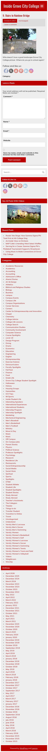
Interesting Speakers (14, 402)
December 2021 (12, 608)
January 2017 (11, 704)
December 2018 (12, 661)
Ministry (9, 428)
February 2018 (12, 677)
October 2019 (11, 645)
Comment (8, 96)
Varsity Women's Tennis (16, 548)
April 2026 (10, 573)
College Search (12, 324)
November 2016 (12, 709)
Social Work (11, 471)
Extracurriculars (12, 364)
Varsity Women (12, 532)
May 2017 (10, 693)
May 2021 (10, 616)
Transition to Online (14, 514)
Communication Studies (15, 327)
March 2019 (11, 656)
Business (9, 292)
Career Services (12, 306)
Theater (9, 506)
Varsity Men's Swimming (16, 530)
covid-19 (9, 338)
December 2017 (12, 682)
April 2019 (10, 653)
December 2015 (12, 736)
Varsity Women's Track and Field (19, 551)
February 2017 (12, 701)
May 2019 (10, 650)
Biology (9, 290)
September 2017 (13, 690)
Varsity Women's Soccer (16, 543)
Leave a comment (10, 24)
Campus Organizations (15, 303)
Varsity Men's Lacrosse (15, 524)
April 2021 (10, 619)
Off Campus (11, 439)
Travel (8, 516)
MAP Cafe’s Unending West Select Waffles (23, 243)
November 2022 (12, 592)
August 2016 (11, 717)
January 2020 (11, 637)
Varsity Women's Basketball (17, 535)
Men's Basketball (13, 423)
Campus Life (11, 300)
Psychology (10, 455)
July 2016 (10, 720)
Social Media (11, 468)
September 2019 (13, 648)
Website (6, 140)
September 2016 (13, 714)
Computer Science (13, 332)
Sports (8, 476)
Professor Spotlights (14, 452)
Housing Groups (12, 388)
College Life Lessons (14, 322)
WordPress (24, 748)
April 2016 (10, 728)
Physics (9, 447)
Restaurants (11, 463)
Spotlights (10, 479)
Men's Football (12, 426)
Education (10, 351)
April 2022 (10, 597)
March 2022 (11, 600)
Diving (8, 343)
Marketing (10, 415)
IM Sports (10, 396)
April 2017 (10, 696)
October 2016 (11, 712)
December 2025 (12, 576)
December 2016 (12, 706)
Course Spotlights (13, 335)
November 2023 (12, 587)
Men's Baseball (12, 420)
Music (8, 434)
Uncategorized (12, 519)
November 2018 (12, 664)
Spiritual (9, 474)
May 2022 (10, 595)
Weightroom (11, 559)
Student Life (11, 487)
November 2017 (12, 685)
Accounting (10, 271)
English (9, 356)
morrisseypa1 (23, 21)
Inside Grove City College (21, 6)
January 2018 (11, 680)
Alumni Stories (12, 279)
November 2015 (12, 738)
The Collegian (11, 503)
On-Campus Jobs (13, 442)
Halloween (10, 383)
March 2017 (11, 698)
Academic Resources (14, 266)
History (9, 386)
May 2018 (10, 669)
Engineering (11, 354)
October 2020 (11, 629)
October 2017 (11, 688)
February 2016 (12, 733)
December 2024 (12, 579)
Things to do (11, 508)
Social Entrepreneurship (15, 466)
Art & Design (11, 282)
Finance (9, 372)
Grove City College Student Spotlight (21, 380)
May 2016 (10, 725)
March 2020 (11, 632)
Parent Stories (12, 444)
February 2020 (12, 634)
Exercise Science (12, 362)
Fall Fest (9, 370)
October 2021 (11, 613)
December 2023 (12, 584)
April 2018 (10, 672)
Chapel (9, 314)
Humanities (10, 391)
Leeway (35, 748)
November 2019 (12, 642)
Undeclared (10, 522)
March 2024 (11, 581)
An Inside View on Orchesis (17, 241)
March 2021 (11, 621)
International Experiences (16, 404)
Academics (10, 268)
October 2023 (11, 589)
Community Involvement (16, 330)
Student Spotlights (13, 490)
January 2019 (11, 658)
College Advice (12, 319)
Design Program (12, 340)
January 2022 (11, 605)
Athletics (9, 284)
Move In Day (11, 431)
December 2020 (12, 624)
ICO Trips (9, 394)
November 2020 (12, 627)
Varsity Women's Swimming (17, 546)
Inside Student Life (13, 399)
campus (9, 295)
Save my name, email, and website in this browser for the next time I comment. (20, 153)
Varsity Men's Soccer (14, 527)
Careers (9, 308)
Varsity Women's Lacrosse (17, 540)
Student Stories (12, 492)
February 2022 (12, 603)
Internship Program (14, 410)
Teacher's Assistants (14, 500)
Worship (9, 562)
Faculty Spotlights (13, 367)
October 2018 (11, 666)
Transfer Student (13, 511)
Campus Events (12, 298)
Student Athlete (12, 484)
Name (6, 122)
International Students (15, 407)
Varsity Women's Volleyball (17, 554)
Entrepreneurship (13, 359)
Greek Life (10, 378)
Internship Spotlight (14, 412)
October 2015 (11, 741)
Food (8, 375)
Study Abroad (11, 495)
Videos (8, 556)
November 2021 (12, 611)
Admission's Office (13, 276)
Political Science (12, 450)
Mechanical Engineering (15, 418)
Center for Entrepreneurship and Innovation (24, 311)
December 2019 (12, 640)
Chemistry (10, 316)
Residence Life (12, 460)
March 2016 (11, 730)
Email (6, 131)
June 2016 (10, 722)
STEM (8, 482)
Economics (10, 348)
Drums (8, 346)
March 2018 (11, 674)
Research (10, 458)
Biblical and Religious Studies (18, 287)
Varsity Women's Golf (15, 538)
